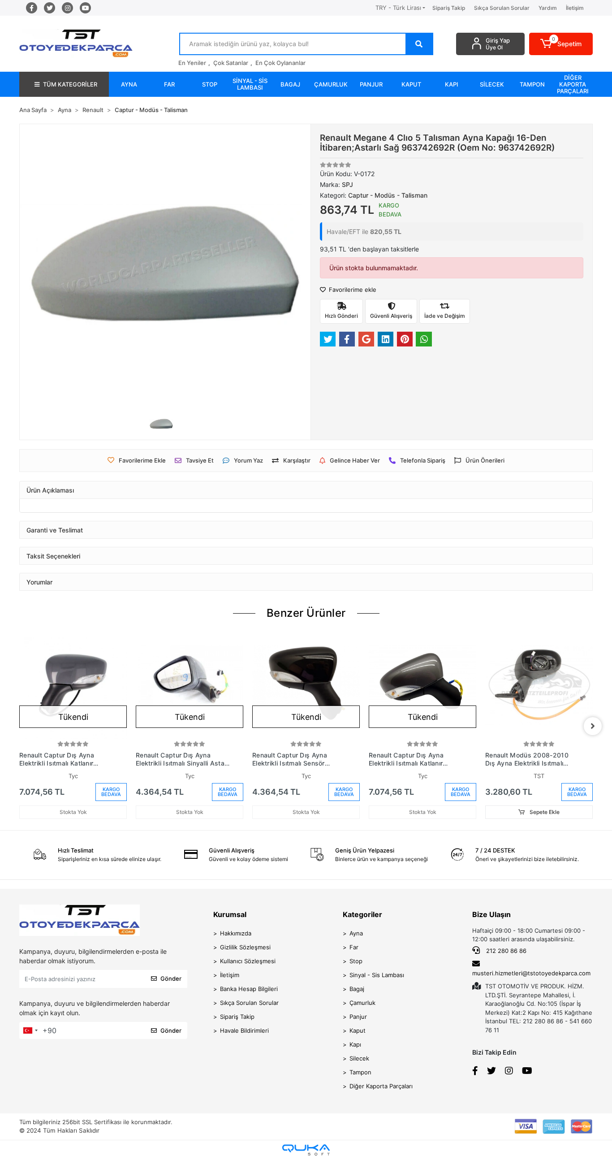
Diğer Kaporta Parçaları (381, 1086)
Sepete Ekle (544, 812)
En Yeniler (192, 62)
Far (353, 947)
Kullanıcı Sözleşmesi (248, 961)
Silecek (359, 1058)
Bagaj (356, 988)
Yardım (548, 7)
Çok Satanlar (230, 62)
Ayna (356, 933)
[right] (593, 726)
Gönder (170, 978)
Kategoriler (362, 914)
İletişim (575, 7)
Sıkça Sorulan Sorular (502, 7)
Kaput (357, 1030)
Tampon (360, 1072)
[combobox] (30, 1030)
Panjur (358, 1016)
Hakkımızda (235, 933)
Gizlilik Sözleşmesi (245, 947)
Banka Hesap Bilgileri (249, 988)
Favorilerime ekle (351, 289)
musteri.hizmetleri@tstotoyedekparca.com (531, 973)
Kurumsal (229, 914)
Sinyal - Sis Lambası (376, 974)
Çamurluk (362, 1002)
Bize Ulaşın (491, 914)
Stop (355, 961)
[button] (561, 44)
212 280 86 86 (505, 950)
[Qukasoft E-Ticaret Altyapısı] (306, 1150)
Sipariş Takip (448, 7)
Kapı (355, 1044)
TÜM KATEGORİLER (70, 84)
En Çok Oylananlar (280, 62)
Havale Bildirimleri (244, 1030)
